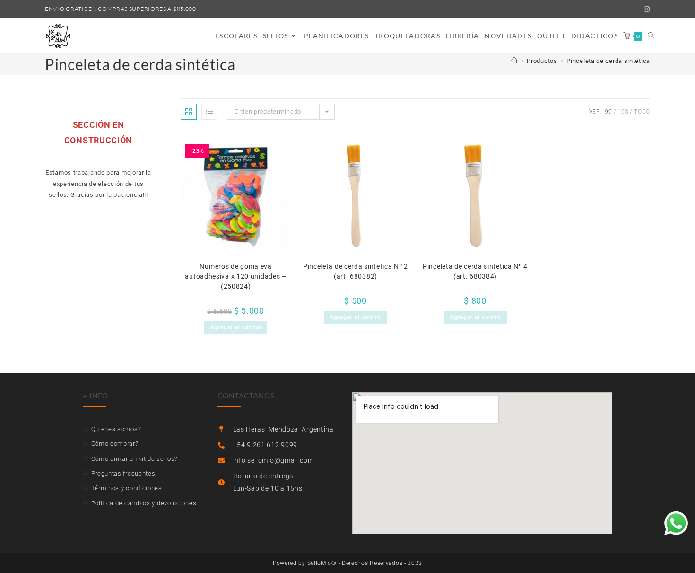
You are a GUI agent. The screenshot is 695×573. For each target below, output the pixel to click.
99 (608, 111)
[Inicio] (514, 60)
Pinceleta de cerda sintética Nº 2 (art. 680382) (355, 271)
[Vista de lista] (209, 112)
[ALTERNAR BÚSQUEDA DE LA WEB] (651, 35)
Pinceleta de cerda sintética (608, 60)
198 (622, 111)
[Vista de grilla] (189, 112)
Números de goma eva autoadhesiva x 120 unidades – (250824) (235, 276)
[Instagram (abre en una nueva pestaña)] (645, 9)
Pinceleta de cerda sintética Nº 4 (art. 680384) (475, 271)
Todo (642, 111)
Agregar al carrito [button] (235, 327)
